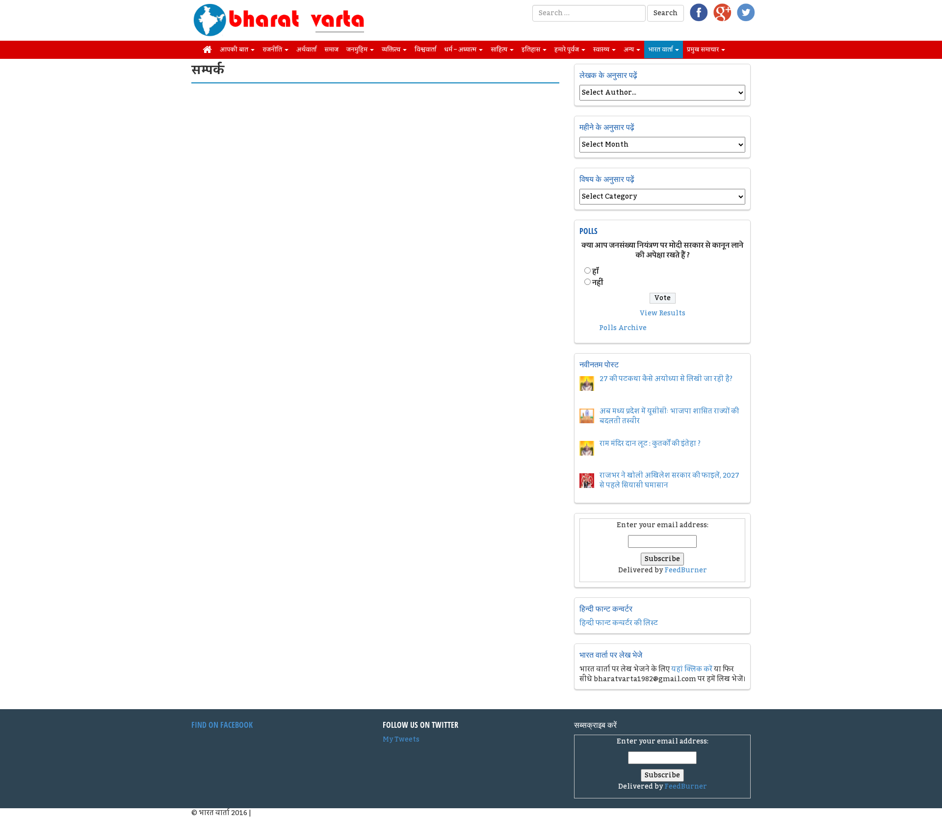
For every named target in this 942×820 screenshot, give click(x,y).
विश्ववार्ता (425, 49)
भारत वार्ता (661, 49)
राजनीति (273, 49)
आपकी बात (235, 49)
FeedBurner (685, 570)
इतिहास (532, 49)
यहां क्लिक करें (691, 669)
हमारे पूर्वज (567, 49)
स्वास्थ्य (602, 49)
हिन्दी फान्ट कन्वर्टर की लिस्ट (618, 623)
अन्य (629, 49)
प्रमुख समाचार (703, 49)
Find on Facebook (222, 724)
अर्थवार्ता (306, 49)
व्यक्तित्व (392, 49)
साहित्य (500, 49)
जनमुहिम (357, 49)
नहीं (597, 283)
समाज (331, 49)
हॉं (595, 272)
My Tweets (401, 739)
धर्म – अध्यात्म (461, 49)
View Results (662, 313)
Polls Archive (623, 328)
